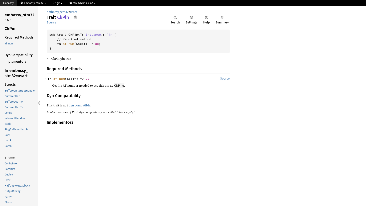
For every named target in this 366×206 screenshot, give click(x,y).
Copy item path (75, 17)
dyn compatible (79, 105)
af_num (68, 44)
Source (51, 22)
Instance (93, 34)
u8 (97, 44)
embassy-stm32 (33, 3)
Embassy (8, 3)
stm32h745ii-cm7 (83, 3)
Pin (109, 34)
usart (73, 12)
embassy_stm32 (57, 12)
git (58, 3)
